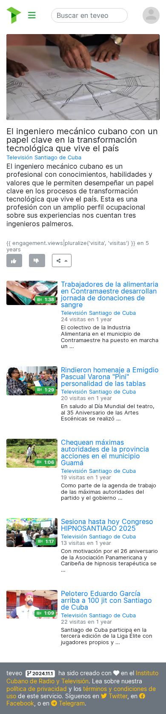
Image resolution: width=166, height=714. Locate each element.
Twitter (117, 696)
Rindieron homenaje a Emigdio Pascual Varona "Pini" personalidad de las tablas (110, 377)
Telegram (71, 703)
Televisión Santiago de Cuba (43, 157)
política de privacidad (36, 688)
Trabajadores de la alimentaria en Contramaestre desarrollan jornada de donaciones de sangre (109, 294)
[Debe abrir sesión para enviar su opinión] (14, 260)
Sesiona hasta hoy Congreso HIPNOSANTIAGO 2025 (107, 525)
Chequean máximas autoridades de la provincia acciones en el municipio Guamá (105, 452)
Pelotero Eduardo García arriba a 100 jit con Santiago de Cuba (106, 600)
